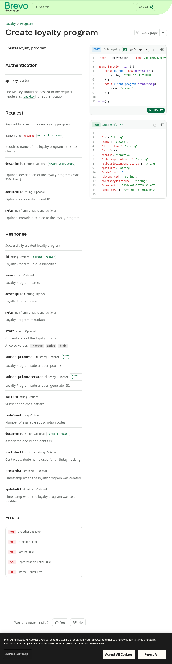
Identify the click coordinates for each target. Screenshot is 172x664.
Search (44, 7)
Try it (158, 110)
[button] (44, 532)
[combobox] (108, 124)
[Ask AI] (162, 49)
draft (63, 346)
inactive (37, 346)
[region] (86, 648)
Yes (62, 622)
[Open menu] (163, 7)
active (51, 346)
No (80, 622)
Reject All (151, 654)
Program (26, 23)
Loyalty (10, 23)
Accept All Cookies (118, 654)
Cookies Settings (16, 654)
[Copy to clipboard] (154, 49)
